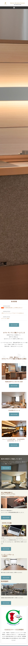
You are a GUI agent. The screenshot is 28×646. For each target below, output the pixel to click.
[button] (14, 7)
